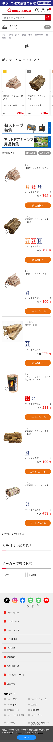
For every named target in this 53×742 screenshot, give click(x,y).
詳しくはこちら (44, 3)
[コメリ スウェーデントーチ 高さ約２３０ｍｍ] (12, 383)
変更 (47, 27)
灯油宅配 (35, 710)
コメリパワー (37, 715)
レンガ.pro (12, 704)
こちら (25, 732)
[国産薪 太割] (12, 331)
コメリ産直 (12, 699)
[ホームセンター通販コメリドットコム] (19, 11)
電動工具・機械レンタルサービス (40, 723)
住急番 (34, 704)
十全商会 (32, 574)
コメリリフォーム (39, 699)
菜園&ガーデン (13, 710)
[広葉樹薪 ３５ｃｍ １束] (12, 491)
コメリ (6, 574)
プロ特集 (11, 723)
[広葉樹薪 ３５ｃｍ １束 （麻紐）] (12, 437)
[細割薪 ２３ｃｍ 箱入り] (12, 174)
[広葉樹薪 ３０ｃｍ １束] (12, 225)
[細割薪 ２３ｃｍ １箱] (12, 280)
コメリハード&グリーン (15, 716)
